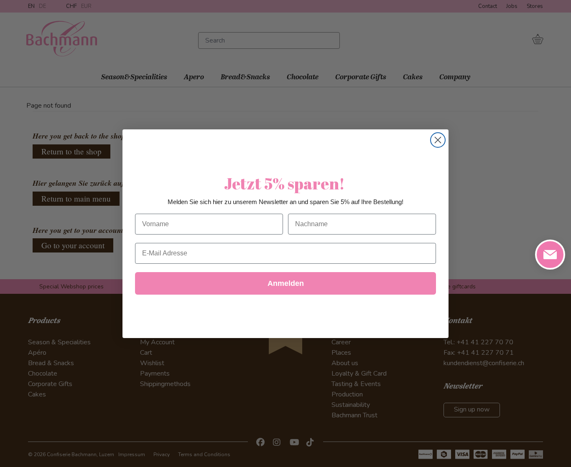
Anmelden (286, 283)
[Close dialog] (438, 140)
